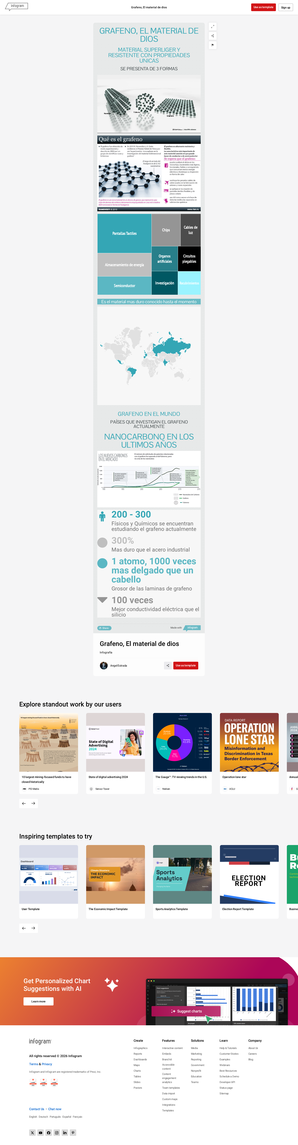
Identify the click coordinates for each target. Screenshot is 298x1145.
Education (196, 1076)
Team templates (171, 1087)
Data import (168, 1093)
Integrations (168, 1104)
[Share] (213, 36)
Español (66, 1116)
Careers (252, 1053)
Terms (33, 1064)
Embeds (166, 1053)
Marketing (196, 1053)
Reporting (196, 1059)
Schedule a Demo (229, 1076)
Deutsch (43, 1116)
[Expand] (213, 26)
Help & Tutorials (228, 1048)
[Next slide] (33, 803)
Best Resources (228, 1070)
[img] (124, 233)
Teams (195, 1082)
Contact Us (36, 1109)
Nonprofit (196, 1070)
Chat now (54, 1109)
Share (105, 628)
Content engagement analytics (169, 1078)
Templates (168, 1110)
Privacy (47, 1064)
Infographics (140, 1048)
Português (55, 1116)
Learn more (38, 1001)
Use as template (264, 7)
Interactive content (172, 1048)
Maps (137, 1065)
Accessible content (168, 1066)
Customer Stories (229, 1053)
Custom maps (170, 1099)
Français (77, 1116)
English (33, 1116)
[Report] (213, 45)
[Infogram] (16, 7)
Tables (137, 1076)
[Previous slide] (24, 803)
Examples (225, 1059)
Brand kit (167, 1059)
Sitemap (224, 1093)
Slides (137, 1082)
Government (197, 1065)
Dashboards (140, 1059)
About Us (253, 1048)
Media (194, 1048)
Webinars (225, 1065)
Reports (138, 1053)
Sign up (285, 7)
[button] (170, 347)
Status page (226, 1087)
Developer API (227, 1082)
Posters (138, 1087)
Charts (137, 1070)
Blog (250, 1059)
